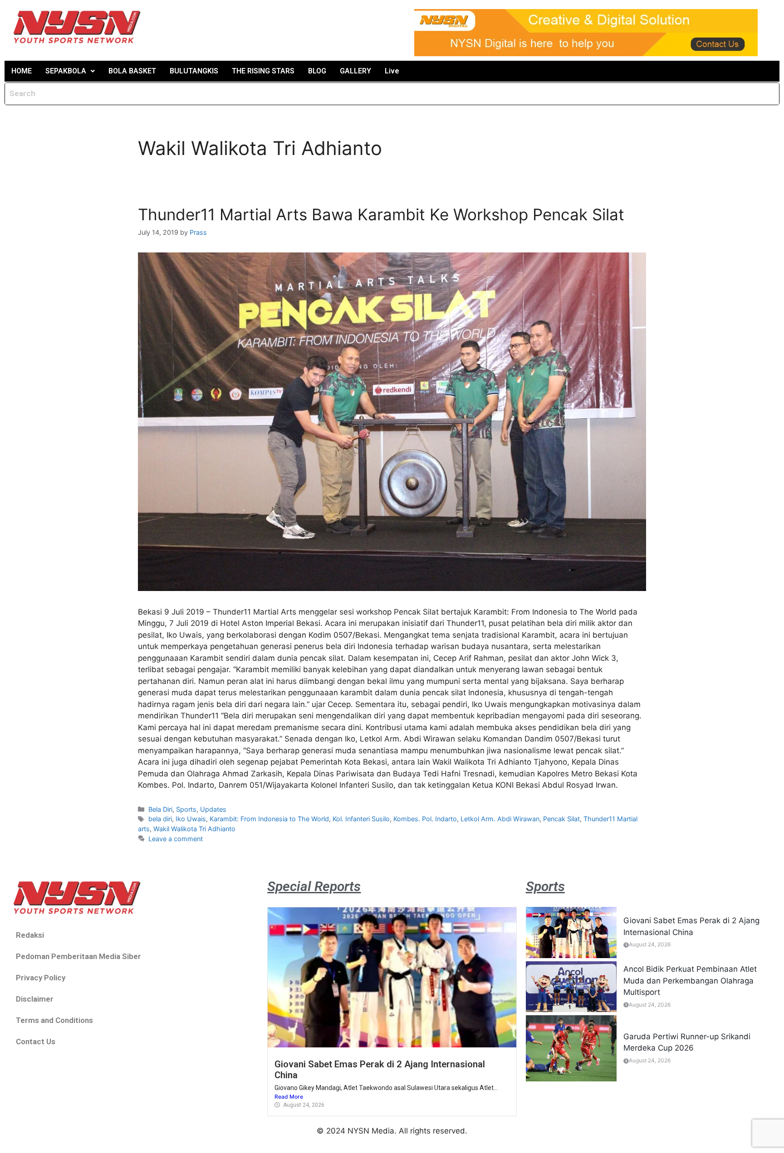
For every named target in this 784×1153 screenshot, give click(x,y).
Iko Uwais (191, 819)
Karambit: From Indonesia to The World (269, 819)
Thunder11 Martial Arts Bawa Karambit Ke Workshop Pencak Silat (381, 214)
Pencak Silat (561, 819)
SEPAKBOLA (65, 71)
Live (392, 71)
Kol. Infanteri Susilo (361, 819)
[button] (70, 71)
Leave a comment (175, 839)
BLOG (317, 71)
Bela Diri (160, 809)
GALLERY (355, 71)
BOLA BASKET (132, 71)
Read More (288, 1096)
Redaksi (30, 935)
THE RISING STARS (263, 71)
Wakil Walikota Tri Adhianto (194, 829)
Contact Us (35, 1041)
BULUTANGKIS (194, 71)
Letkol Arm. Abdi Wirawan (500, 819)
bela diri (160, 819)
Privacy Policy (40, 977)
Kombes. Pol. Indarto (425, 819)
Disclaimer (35, 998)
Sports (186, 809)
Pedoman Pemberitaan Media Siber (78, 956)
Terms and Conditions (54, 1020)
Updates (213, 809)
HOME (21, 71)
